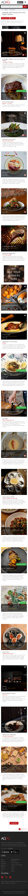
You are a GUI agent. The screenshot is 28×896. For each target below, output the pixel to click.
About (2, 859)
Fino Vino (5, 95)
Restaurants (5, 18)
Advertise (3, 861)
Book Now (23, 602)
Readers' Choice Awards (16, 865)
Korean (20, 22)
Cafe (22, 21)
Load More (14, 823)
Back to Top (24, 829)
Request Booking (21, 91)
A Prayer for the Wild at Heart (12, 645)
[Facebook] (2, 877)
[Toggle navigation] (25, 2)
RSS (2, 871)
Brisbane (13, 881)
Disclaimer (22, 893)
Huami (4, 686)
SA (2, 9)
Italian (2, 22)
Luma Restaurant (8, 132)
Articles (12, 871)
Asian (15, 22)
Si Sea (4, 374)
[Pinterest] (10, 877)
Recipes (13, 867)
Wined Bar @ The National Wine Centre (13, 530)
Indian (3, 807)
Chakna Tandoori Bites (9, 806)
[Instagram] (6, 877)
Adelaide (6, 9)
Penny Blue (5, 727)
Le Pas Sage (6, 334)
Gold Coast (12, 883)
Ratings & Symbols (3, 866)
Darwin (24, 881)
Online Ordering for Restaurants (15, 860)
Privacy (17, 893)
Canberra (3, 883)
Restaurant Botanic (8, 453)
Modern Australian (16, 21)
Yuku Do (4, 767)
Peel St (4, 209)
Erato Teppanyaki (8, 568)
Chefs (12, 869)
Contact (3, 869)
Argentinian (4, 248)
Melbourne (7, 881)
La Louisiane (6, 52)
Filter (13, 18)
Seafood (3, 376)
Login (20, 2)
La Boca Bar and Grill (9, 246)
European (4, 134)
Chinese (12, 22)
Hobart (7, 883)
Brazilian (4, 307)
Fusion (3, 211)
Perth (21, 881)
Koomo (4, 490)
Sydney (2, 881)
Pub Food (4, 413)
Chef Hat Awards (15, 862)
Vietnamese (4, 24)
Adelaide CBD (12, 9)
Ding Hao (5, 606)
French (3, 53)
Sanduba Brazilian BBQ (10, 305)
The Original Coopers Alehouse (12, 411)
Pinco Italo (5, 172)
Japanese (7, 22)
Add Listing (3, 863)
